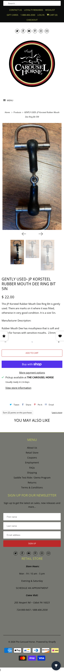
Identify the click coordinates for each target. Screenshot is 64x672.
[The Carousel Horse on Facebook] (23, 31)
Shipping (32, 472)
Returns (32, 482)
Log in (40, 14)
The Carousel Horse (25, 641)
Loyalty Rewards (33, 9)
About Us (32, 447)
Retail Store (32, 452)
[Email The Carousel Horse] (47, 31)
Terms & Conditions (32, 487)
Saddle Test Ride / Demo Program (32, 477)
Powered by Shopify (46, 641)
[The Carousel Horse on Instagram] (41, 31)
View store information (18, 387)
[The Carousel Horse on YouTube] (29, 31)
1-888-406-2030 (28, 14)
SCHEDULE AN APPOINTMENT (32, 588)
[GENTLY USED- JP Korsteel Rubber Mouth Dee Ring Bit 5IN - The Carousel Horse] (32, 176)
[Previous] (23, 233)
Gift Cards (12, 14)
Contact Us (15, 9)
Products (17, 112)
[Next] (40, 233)
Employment (32, 462)
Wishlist (50, 9)
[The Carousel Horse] (32, 64)
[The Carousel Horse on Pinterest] (35, 31)
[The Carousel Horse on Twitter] (17, 31)
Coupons (32, 457)
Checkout (32, 19)
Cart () (53, 14)
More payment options (32, 372)
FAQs (32, 467)
